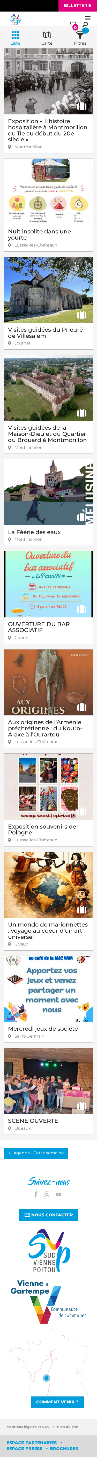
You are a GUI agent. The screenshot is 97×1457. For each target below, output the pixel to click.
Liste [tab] (15, 43)
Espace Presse (25, 1448)
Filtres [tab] (80, 43)
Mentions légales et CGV (28, 1427)
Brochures (64, 1448)
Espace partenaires (32, 1442)
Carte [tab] (47, 43)
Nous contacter (51, 1215)
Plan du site (67, 1427)
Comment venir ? (57, 1402)
